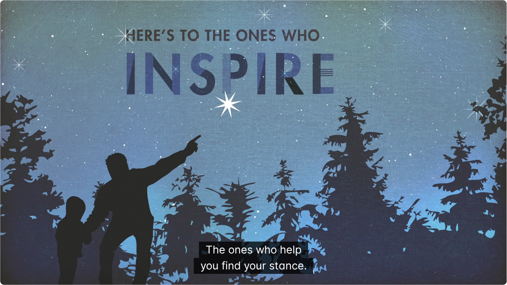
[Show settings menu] (477, 276)
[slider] (235, 276)
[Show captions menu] (438, 276)
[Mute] (457, 276)
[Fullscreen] (496, 276)
